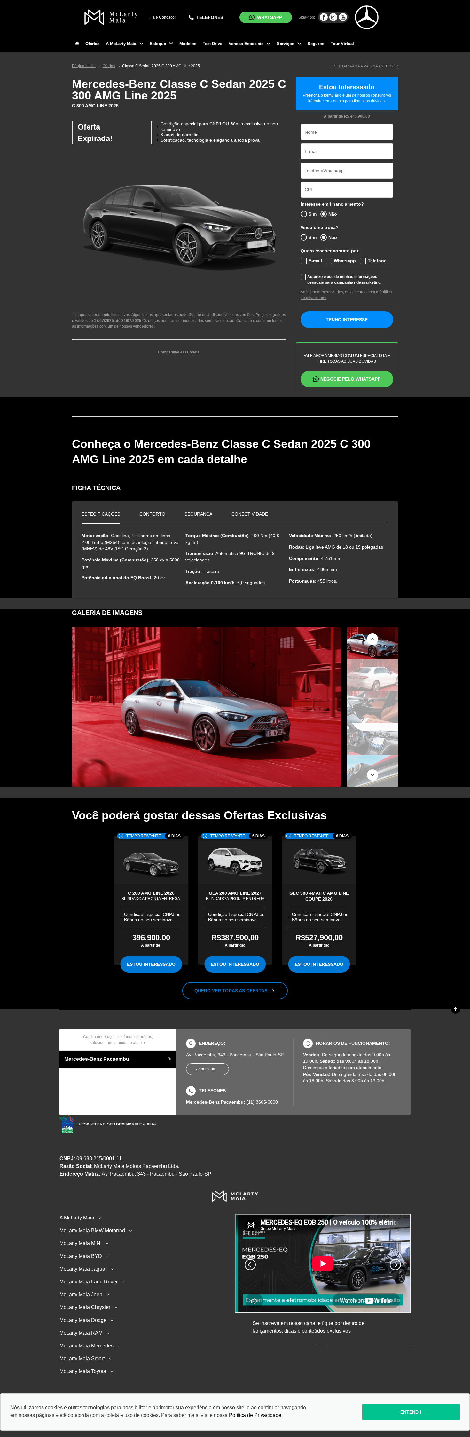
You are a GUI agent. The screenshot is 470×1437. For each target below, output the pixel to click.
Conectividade (249, 514)
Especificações (101, 514)
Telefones (209, 17)
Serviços (285, 43)
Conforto (152, 514)
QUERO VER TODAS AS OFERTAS (231, 990)
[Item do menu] (77, 43)
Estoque (158, 43)
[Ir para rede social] (324, 17)
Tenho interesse (347, 319)
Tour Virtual (342, 43)
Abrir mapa (205, 1069)
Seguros (316, 43)
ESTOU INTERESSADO (151, 964)
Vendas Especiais (246, 43)
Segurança (198, 514)
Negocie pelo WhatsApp (350, 379)
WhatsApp (269, 17)
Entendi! (410, 1412)
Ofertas (92, 43)
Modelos (187, 43)
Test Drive (212, 43)
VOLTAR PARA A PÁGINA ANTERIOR (366, 66)
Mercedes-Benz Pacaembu (96, 1059)
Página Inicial (84, 66)
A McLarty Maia (121, 43)
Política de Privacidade (255, 1415)
